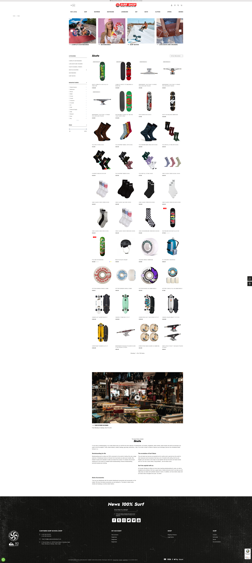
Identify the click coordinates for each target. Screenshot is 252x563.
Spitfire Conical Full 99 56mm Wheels (172, 288)
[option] (82, 31)
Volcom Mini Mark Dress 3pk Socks (148, 144)
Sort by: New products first (177, 55)
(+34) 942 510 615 (46, 534)
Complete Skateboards (75, 60)
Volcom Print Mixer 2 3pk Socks (124, 144)
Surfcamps (215, 537)
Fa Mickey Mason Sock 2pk (99, 173)
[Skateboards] (112, 31)
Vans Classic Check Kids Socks (100, 231)
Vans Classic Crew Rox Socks (147, 202)
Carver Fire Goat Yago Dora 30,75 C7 (149, 317)
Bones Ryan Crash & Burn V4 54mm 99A (149, 346)
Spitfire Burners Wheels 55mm (123, 288)
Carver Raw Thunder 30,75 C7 (100, 346)
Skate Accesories (73, 69)
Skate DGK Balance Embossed (170, 114)
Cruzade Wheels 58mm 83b (146, 259)
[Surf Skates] (142, 31)
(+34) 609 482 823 (46, 536)
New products (114, 534)
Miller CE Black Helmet (121, 259)
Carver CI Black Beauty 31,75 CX (170, 317)
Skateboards (72, 73)
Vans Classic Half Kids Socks (123, 202)
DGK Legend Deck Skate (145, 114)
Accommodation (217, 541)
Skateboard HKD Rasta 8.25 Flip (170, 231)
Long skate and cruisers (75, 63)
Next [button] (180, 31)
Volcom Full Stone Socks (146, 173)
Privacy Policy (115, 559)
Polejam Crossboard (97, 259)
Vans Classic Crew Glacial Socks (171, 173)
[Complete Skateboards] (83, 31)
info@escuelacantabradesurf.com (53, 539)
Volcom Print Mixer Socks (122, 173)
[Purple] (109, 261)
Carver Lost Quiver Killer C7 (99, 317)
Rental (214, 539)
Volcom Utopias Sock (98, 144)
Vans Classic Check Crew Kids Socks (125, 231)
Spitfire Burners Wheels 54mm (100, 288)
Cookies (120, 559)
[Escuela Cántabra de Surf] (126, 5)
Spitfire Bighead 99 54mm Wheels (147, 288)
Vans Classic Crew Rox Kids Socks (171, 202)
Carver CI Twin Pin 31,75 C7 (122, 317)
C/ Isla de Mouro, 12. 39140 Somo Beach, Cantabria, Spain (55, 542)
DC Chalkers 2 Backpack (168, 259)
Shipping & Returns (172, 534)
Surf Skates (72, 76)
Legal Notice (171, 537)
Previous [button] (72, 31)
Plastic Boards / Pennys (75, 66)
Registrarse (114, 537)
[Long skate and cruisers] (171, 31)
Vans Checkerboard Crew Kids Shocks (149, 231)
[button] (3, 560)
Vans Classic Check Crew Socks (100, 202)
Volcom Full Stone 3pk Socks (170, 144)
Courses (215, 534)
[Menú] (250, 549)
